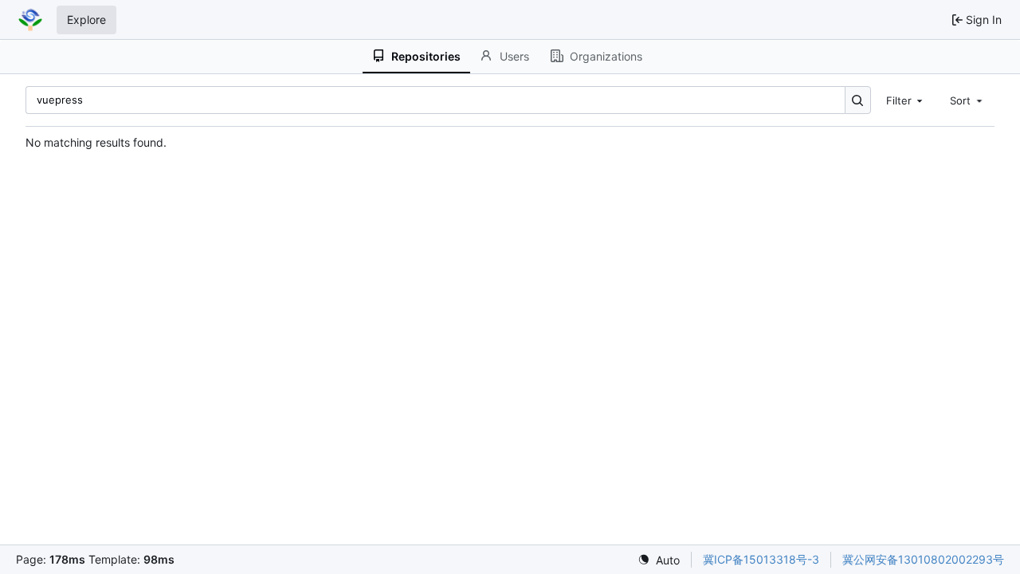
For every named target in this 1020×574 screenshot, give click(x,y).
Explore (86, 19)
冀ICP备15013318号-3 (761, 559)
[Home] (30, 20)
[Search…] (858, 100)
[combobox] (906, 99)
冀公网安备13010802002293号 (923, 559)
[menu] (659, 560)
